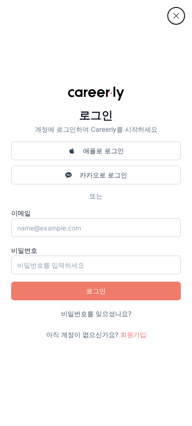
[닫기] (176, 15)
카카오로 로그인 (103, 175)
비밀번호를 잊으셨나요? (96, 314)
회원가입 (133, 334)
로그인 (96, 291)
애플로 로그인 (103, 151)
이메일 (21, 213)
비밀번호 (24, 250)
